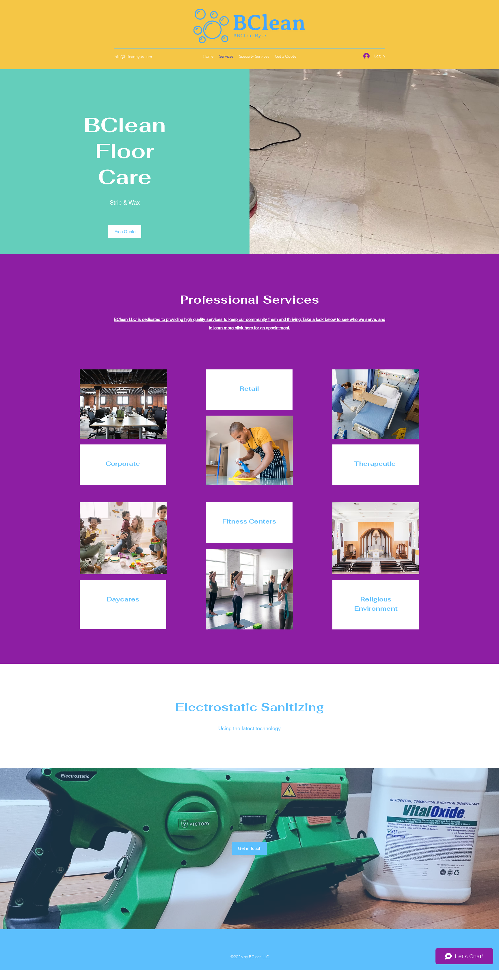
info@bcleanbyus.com (133, 56)
